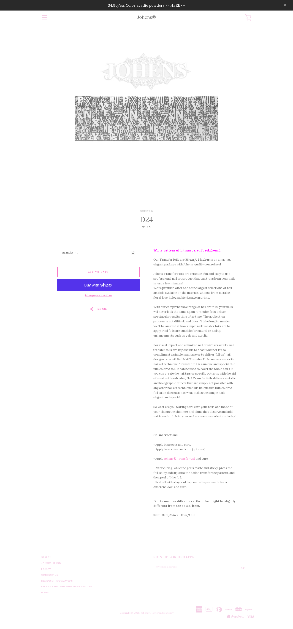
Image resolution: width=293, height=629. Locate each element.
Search (46, 557)
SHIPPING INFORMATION (57, 580)
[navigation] (44, 17)
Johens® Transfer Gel (179, 459)
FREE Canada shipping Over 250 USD (66, 586)
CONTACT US (49, 574)
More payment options (98, 295)
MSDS (45, 592)
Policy (46, 569)
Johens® (146, 17)
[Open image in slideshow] (146, 117)
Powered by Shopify (163, 612)
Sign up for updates (173, 557)
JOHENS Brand (51, 563)
